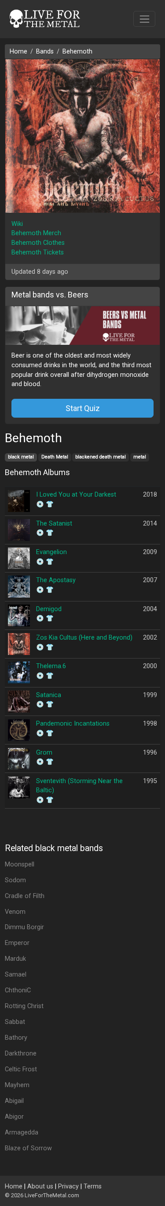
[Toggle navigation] (144, 19)
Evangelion (51, 552)
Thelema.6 (51, 666)
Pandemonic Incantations (73, 723)
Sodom (15, 880)
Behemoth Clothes (38, 243)
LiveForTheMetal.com (52, 1195)
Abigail (14, 1101)
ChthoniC (18, 990)
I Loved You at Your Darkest (76, 494)
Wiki (17, 224)
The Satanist (54, 523)
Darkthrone (21, 1053)
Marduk (15, 959)
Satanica (48, 695)
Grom (44, 752)
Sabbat (15, 1022)
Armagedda (21, 1132)
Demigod (49, 609)
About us (40, 1186)
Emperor (17, 943)
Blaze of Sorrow (28, 1148)
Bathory (16, 1037)
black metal (21, 457)
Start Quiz (83, 408)
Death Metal (54, 457)
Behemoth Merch (36, 233)
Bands (45, 51)
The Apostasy (56, 580)
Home (18, 51)
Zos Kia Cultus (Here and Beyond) (84, 637)
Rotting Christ (24, 1006)
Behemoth (77, 51)
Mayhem (17, 1085)
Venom (15, 912)
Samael (15, 974)
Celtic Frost (21, 1069)
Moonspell (19, 864)
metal (139, 457)
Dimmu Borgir (24, 927)
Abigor (14, 1116)
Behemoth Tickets (37, 252)
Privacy (68, 1186)
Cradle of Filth (24, 896)
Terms (93, 1186)
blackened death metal (100, 457)
